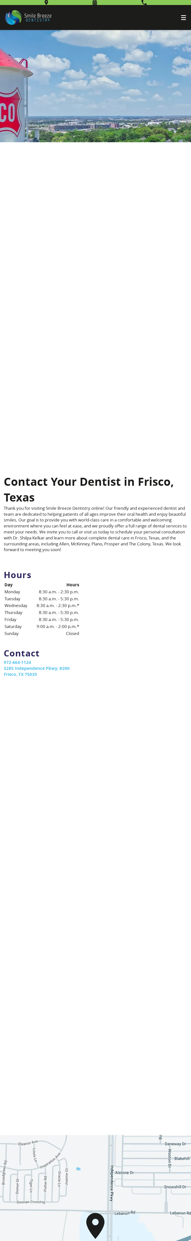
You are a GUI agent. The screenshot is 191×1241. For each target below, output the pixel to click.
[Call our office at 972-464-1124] (144, 2)
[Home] (28, 17)
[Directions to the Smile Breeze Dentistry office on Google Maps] (46, 2)
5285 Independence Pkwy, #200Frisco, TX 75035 (37, 671)
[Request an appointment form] (95, 2)
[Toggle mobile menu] (183, 17)
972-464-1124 (17, 662)
